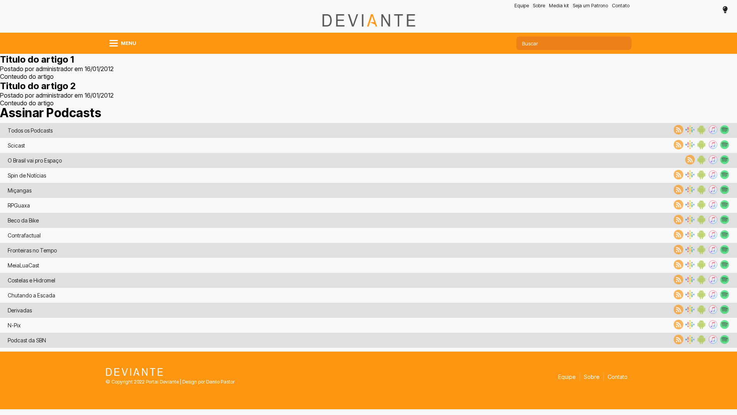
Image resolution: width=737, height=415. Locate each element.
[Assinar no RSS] (677, 132)
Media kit (559, 5)
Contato (621, 5)
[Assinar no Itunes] (712, 132)
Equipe (521, 5)
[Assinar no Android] (700, 132)
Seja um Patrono (590, 5)
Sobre (539, 5)
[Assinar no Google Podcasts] (689, 132)
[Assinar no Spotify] (723, 132)
